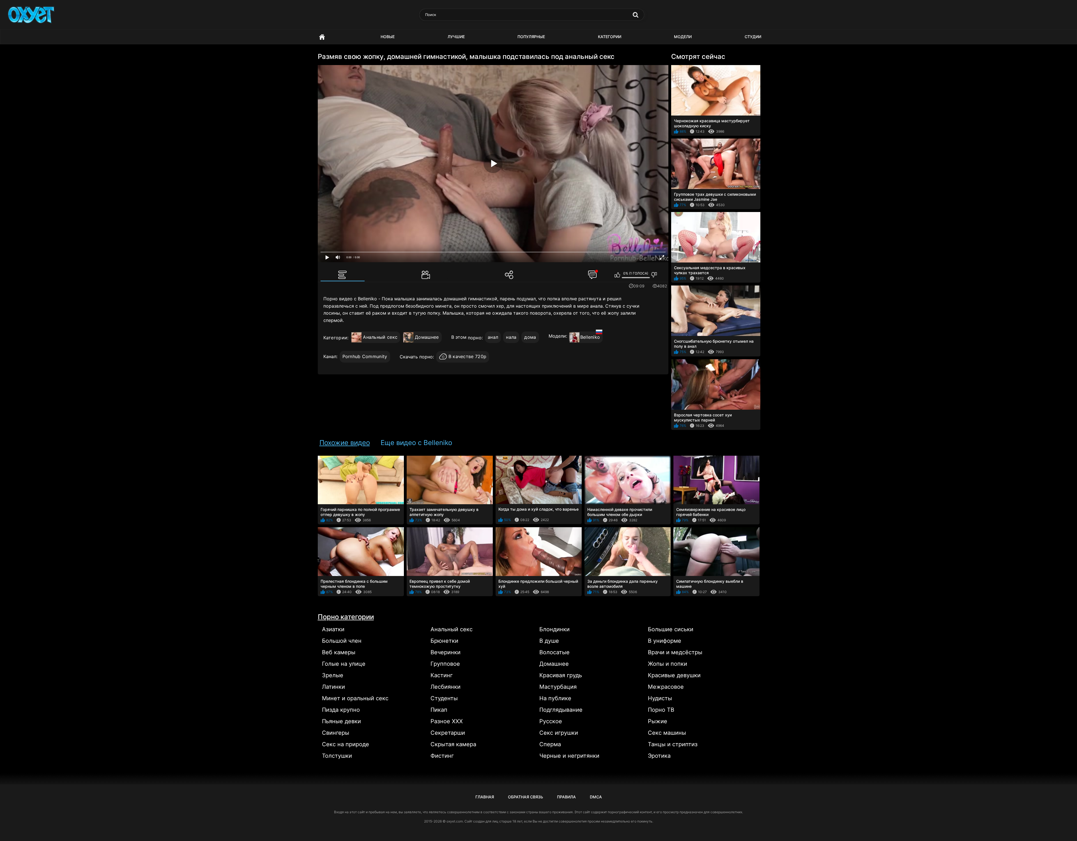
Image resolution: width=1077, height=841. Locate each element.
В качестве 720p (467, 356)
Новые (388, 36)
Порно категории (346, 617)
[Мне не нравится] (654, 275)
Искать (635, 15)
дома (530, 337)
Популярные (531, 36)
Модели (683, 36)
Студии (753, 36)
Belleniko (590, 337)
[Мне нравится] (617, 275)
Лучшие (456, 36)
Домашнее (427, 337)
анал (493, 337)
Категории (609, 36)
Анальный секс (380, 337)
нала (511, 337)
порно (475, 337)
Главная (322, 37)
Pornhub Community (364, 356)
